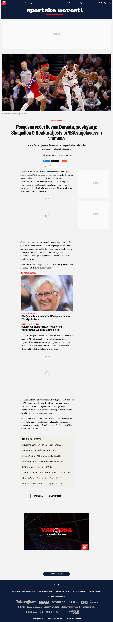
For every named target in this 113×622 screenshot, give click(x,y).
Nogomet (32, 3)
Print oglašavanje (94, 591)
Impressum (16, 591)
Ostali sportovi (71, 3)
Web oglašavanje (79, 591)
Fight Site (83, 3)
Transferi (49, 3)
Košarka (59, 3)
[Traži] (110, 3)
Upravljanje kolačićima (57, 597)
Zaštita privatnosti (63, 591)
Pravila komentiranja (46, 591)
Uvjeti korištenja (28, 591)
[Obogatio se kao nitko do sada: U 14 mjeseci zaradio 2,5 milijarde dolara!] (47, 293)
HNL (41, 3)
